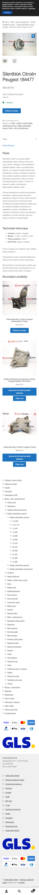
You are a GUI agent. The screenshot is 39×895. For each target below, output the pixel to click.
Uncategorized (10, 713)
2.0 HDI (5, 27)
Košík (7, 796)
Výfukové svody (13, 676)
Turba (9, 654)
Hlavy (9, 584)
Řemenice (11, 624)
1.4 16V (15, 528)
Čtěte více (19, 398)
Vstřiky (9, 672)
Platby (7, 813)
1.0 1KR (15, 521)
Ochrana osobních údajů (14, 780)
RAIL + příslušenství (14, 617)
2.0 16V (15, 547)
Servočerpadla (12, 632)
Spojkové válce (13, 643)
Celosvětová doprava (13, 784)
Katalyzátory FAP (11, 495)
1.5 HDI (14, 536)
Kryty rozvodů (12, 598)
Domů (7, 22)
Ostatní (10, 610)
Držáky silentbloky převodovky (21, 569)
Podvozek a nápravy (12, 702)
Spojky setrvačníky (14, 647)
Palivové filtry (12, 613)
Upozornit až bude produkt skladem (20, 391)
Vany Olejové (12, 658)
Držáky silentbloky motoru (25, 24)
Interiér (7, 488)
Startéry (10, 650)
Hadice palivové (13, 576)
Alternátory (11, 506)
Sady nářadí (9, 706)
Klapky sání (11, 587)
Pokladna (9, 818)
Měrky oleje (11, 606)
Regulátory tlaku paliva (15, 621)
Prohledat (19, 891)
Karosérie (8, 491)
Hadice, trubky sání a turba (17, 580)
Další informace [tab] (8, 145)
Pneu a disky (9, 698)
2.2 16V (15, 554)
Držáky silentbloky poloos (19, 565)
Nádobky (8, 691)
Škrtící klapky (12, 635)
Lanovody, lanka (13, 602)
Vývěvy (10, 684)
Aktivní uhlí (11, 502)
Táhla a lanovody (11, 709)
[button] (33, 36)
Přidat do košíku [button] (19, 330)
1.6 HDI (18, 123)
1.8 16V (15, 543)
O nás (7, 805)
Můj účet (8, 801)
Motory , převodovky (12, 687)
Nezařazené (9, 695)
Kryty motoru (12, 595)
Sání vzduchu (12, 628)
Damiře (22, 882)
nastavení (31, 9)
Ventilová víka (12, 661)
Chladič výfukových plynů (17, 510)
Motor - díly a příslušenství (20, 22)
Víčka (9, 665)
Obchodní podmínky (13, 809)
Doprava (8, 788)
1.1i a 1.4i (15, 524)
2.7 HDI (14, 562)
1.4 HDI (12, 123)
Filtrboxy (10, 573)
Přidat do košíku (11, 111)
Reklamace (9, 822)
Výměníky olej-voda (14, 680)
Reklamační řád (11, 826)
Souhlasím (7, 12)
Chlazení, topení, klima (13, 480)
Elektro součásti (11, 484)
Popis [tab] (4, 139)
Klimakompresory (13, 591)
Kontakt (8, 792)
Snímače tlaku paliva (15, 639)
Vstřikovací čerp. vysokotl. (17, 669)
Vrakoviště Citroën (12, 775)
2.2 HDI (14, 558)
